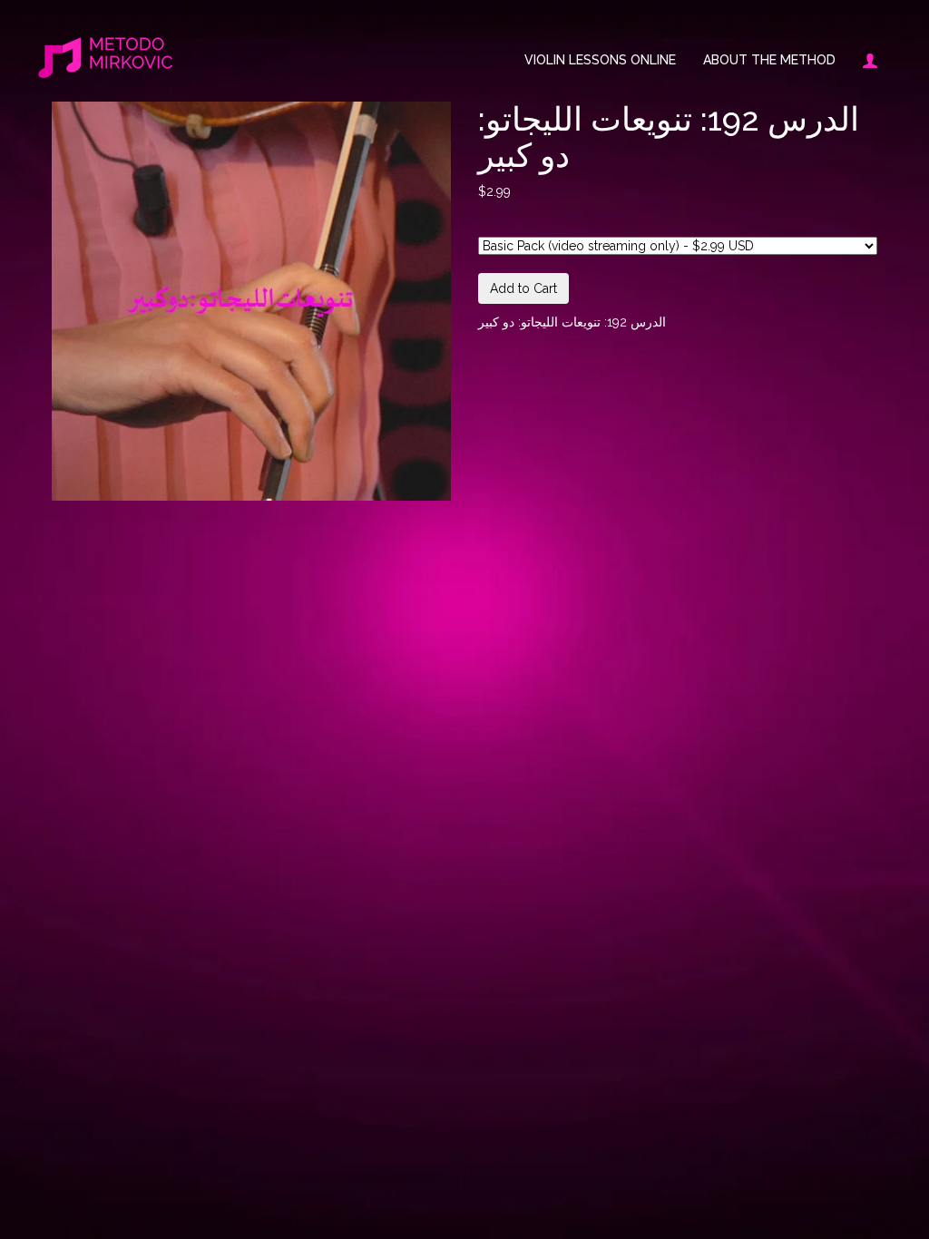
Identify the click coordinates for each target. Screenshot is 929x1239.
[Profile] (863, 60)
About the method (769, 60)
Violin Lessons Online (600, 60)
